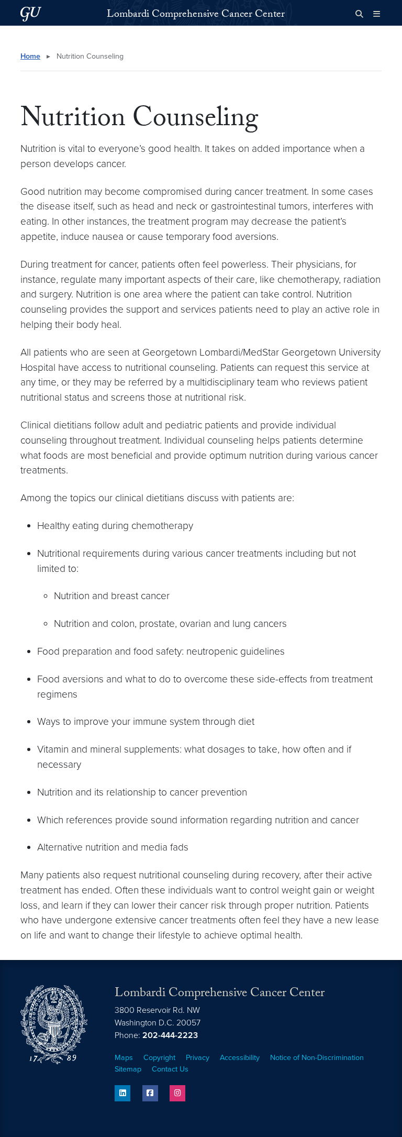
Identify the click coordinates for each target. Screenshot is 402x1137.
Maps (124, 1057)
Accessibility (240, 1057)
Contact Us (170, 1069)
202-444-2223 (170, 1035)
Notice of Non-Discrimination (317, 1057)
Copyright (159, 1057)
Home (30, 56)
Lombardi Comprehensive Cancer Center (196, 15)
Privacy (197, 1057)
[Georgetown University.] (30, 13)
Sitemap (128, 1069)
